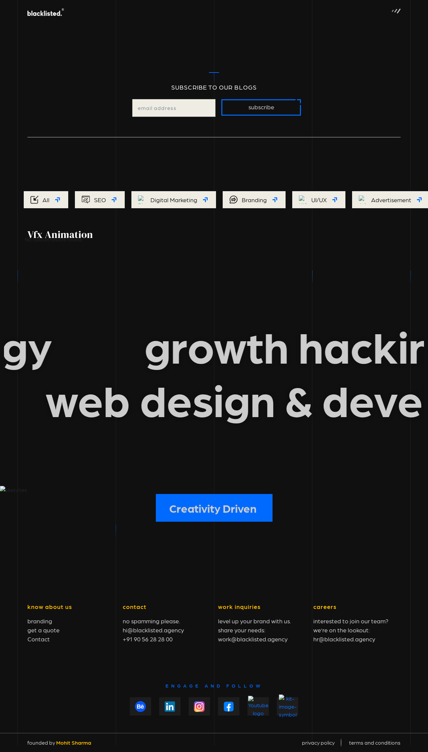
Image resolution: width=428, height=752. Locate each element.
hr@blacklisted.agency (344, 638)
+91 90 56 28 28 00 (148, 638)
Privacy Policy (318, 742)
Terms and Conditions (375, 742)
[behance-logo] (140, 706)
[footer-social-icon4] (228, 706)
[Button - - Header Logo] (45, 10)
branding (39, 620)
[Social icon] (170, 706)
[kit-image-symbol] (288, 707)
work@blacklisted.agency (253, 638)
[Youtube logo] (258, 706)
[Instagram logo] (199, 706)
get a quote (43, 629)
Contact (38, 638)
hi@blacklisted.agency (153, 629)
